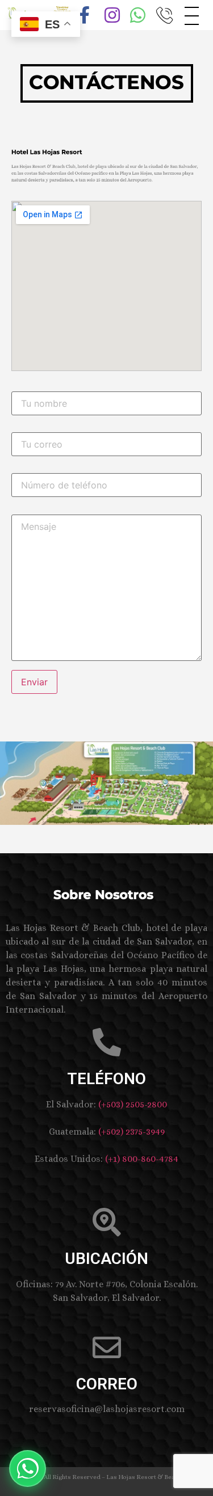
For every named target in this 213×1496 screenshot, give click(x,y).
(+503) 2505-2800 (132, 1104)
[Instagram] (107, 11)
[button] (27, 1468)
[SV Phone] (159, 11)
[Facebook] (82, 11)
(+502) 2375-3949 (131, 1131)
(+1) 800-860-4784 (141, 1158)
